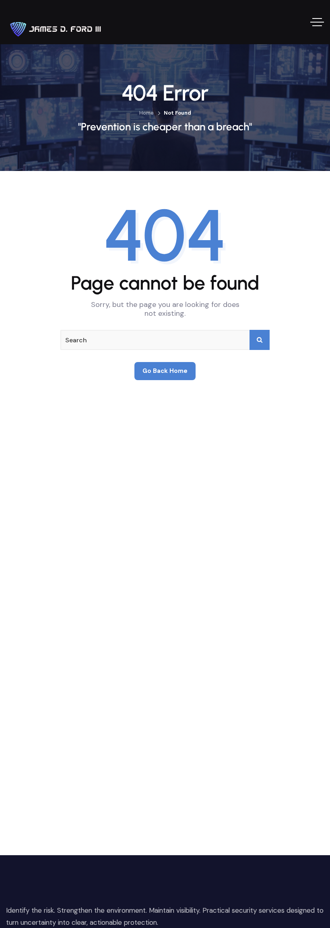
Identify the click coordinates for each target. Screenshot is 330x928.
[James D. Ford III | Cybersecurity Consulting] (56, 22)
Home (146, 112)
